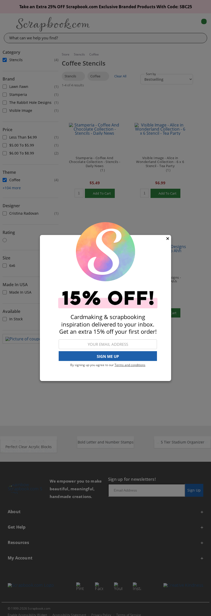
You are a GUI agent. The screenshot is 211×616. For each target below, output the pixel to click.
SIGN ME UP (108, 356)
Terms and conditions (130, 365)
